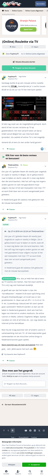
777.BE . (14, 86)
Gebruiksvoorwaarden (14, 448)
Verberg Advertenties (8, 14)
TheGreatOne (13, 165)
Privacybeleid (23, 437)
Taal (12, 437)
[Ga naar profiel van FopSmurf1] (3, 53)
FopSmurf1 (14, 54)
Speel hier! (28, 29)
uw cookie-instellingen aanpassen (29, 453)
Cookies (34, 437)
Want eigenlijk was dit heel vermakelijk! (18, 345)
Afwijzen (11, 464)
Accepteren (35, 464)
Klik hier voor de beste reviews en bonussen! (21, 157)
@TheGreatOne (9, 278)
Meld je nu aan (12, 376)
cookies (5, 450)
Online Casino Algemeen (35, 54)
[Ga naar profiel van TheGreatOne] (4, 166)
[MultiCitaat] (3, 149)
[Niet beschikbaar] (24, 98)
